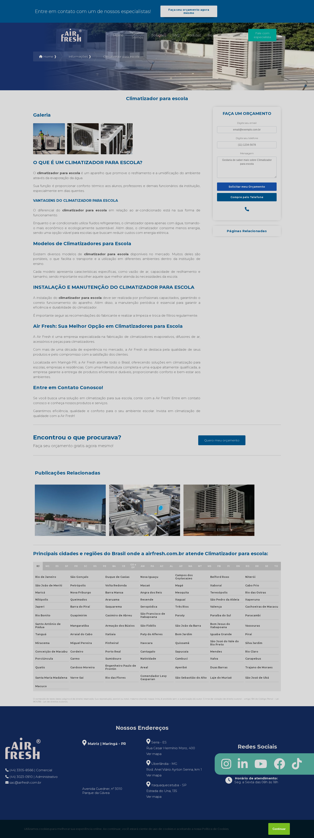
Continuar (279, 829)
